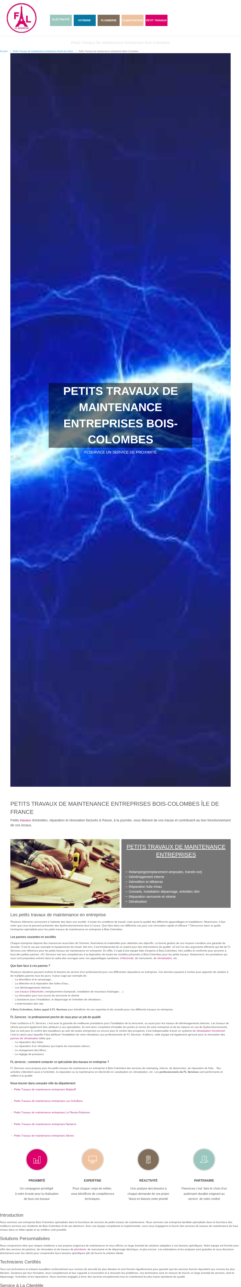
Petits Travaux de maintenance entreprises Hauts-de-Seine (43, 51)
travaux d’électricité (31, 991)
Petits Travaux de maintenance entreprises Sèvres (44, 1135)
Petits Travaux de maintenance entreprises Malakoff (45, 1089)
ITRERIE (85, 20)
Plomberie (109, 20)
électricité (127, 958)
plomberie (80, 1249)
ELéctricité (60, 19)
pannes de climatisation (24, 1038)
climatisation (164, 958)
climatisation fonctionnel (210, 1030)
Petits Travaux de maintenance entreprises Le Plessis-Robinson (52, 1112)
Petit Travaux (156, 20)
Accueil (4, 51)
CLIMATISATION (132, 20)
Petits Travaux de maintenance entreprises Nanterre (45, 1124)
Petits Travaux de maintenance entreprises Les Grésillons (48, 1100)
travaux (25, 820)
